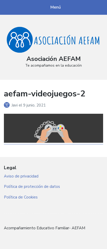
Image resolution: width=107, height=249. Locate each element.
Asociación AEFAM (53, 59)
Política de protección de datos (32, 186)
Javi (15, 105)
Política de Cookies (21, 197)
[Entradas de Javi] (7, 105)
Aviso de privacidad (21, 176)
